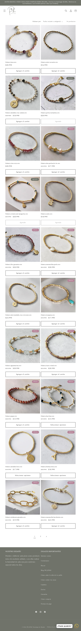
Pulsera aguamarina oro (13, 365)
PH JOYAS (29, 627)
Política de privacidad (53, 627)
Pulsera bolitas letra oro (49, 467)
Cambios (44, 585)
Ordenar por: (36, 21)
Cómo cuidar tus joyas (48, 580)
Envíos (43, 589)
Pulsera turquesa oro (48, 315)
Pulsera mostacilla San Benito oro (52, 517)
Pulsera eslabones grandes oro (15, 517)
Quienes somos (46, 556)
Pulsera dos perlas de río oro (50, 163)
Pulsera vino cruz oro (12, 163)
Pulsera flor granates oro (13, 264)
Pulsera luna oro (10, 62)
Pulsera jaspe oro (11, 416)
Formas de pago (46, 604)
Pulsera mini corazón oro (49, 62)
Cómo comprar (46, 599)
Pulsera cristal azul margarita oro (16, 214)
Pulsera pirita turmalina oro (50, 113)
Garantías (44, 594)
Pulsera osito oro (46, 214)
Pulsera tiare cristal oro (49, 365)
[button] (4, 10)
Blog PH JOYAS (46, 570)
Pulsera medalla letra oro (13, 467)
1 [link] (34, 536)
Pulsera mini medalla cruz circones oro (18, 315)
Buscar (43, 565)
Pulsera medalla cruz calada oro (16, 113)
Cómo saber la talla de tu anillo (51, 575)
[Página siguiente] (46, 536)
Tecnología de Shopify (39, 627)
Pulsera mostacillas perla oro (50, 264)
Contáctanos (45, 561)
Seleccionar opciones (58, 424)
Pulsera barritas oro (47, 416)
